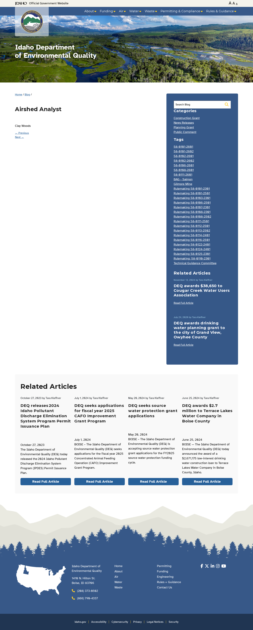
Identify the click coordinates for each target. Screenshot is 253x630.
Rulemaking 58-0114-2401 (192, 235)
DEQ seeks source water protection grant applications (152, 410)
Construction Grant (187, 118)
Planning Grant (184, 127)
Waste (150, 11)
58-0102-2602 (184, 161)
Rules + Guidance (169, 582)
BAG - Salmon (183, 179)
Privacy (137, 622)
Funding (106, 11)
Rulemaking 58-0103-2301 (192, 198)
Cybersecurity (120, 622)
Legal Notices (155, 622)
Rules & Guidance (220, 11)
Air (121, 11)
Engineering (165, 577)
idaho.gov (80, 622)
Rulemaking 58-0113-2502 (192, 230)
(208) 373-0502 (87, 591)
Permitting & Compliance (180, 11)
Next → (19, 137)
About (89, 11)
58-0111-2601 (183, 175)
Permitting (164, 566)
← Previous (22, 133)
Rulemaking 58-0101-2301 (192, 189)
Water (134, 11)
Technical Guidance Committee (195, 263)
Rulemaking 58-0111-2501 (191, 221)
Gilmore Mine (183, 184)
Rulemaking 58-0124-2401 (192, 249)
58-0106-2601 (184, 165)
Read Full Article (183, 303)
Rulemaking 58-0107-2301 (192, 207)
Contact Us (164, 587)
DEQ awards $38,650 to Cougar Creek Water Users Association (202, 290)
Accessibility (98, 622)
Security (173, 622)
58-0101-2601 (183, 147)
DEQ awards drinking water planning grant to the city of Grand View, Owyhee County (199, 330)
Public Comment (185, 132)
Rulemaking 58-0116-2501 (192, 240)
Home (18, 94)
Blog (27, 94)
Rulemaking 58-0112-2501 (192, 226)
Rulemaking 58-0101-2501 (192, 193)
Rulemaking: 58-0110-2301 (192, 258)
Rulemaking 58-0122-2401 (192, 244)
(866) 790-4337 (87, 598)
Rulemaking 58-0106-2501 (192, 202)
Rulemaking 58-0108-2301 (192, 212)
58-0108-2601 (184, 170)
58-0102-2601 (184, 156)
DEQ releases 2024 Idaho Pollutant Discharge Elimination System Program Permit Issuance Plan (45, 416)
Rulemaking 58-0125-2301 (192, 254)
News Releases (184, 123)
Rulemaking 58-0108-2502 (192, 216)
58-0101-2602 (184, 151)
